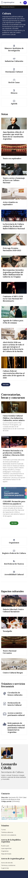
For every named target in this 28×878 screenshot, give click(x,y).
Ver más (14, 523)
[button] (14, 812)
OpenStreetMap (12, 819)
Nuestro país (5, 846)
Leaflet (3, 817)
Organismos (4, 851)
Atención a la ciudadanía (8, 835)
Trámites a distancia (7, 832)
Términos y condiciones (8, 865)
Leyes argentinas (6, 848)
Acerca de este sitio (7, 862)
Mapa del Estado (6, 854)
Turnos (3, 829)
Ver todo (5, 384)
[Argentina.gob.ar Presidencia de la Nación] (7, 2)
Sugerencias (5, 868)
